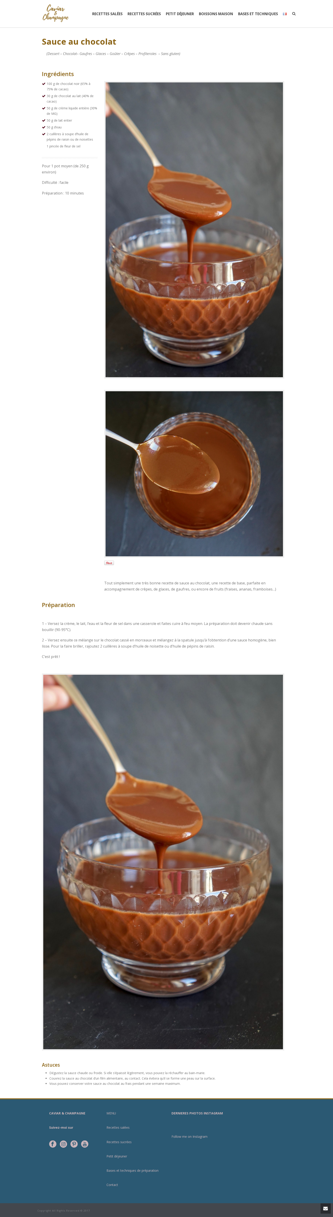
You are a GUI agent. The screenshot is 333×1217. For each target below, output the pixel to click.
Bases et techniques (258, 13)
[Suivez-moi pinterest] (74, 1144)
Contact (112, 1185)
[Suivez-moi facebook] (52, 1144)
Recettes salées (107, 13)
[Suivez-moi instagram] (63, 1144)
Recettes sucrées (144, 13)
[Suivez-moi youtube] (84, 1144)
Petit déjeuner (180, 13)
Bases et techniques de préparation (132, 1170)
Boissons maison (216, 13)
